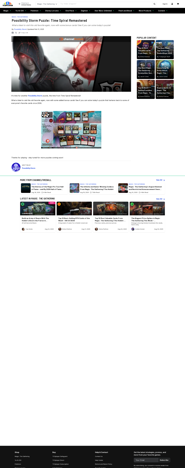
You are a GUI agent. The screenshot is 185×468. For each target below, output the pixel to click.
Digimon (84, 11)
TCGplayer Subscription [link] (60, 464)
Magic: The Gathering (20, 17)
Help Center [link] (99, 460)
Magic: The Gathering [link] (22, 456)
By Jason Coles (143, 76)
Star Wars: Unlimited (103, 11)
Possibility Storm (20, 29)
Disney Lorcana (52, 11)
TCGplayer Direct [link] (58, 460)
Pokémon (34, 11)
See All (159, 180)
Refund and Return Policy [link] (103, 464)
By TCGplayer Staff (163, 57)
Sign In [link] (165, 4)
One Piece (69, 11)
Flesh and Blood (125, 11)
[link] (8, 4)
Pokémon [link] (18, 464)
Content (161, 11)
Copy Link (24, 32)
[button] (154, 4)
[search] (105, 3)
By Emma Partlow (144, 57)
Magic (6, 11)
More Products (145, 11)
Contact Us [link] (99, 456)
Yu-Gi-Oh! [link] (18, 460)
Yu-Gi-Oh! (19, 11)
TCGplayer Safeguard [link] (59, 456)
